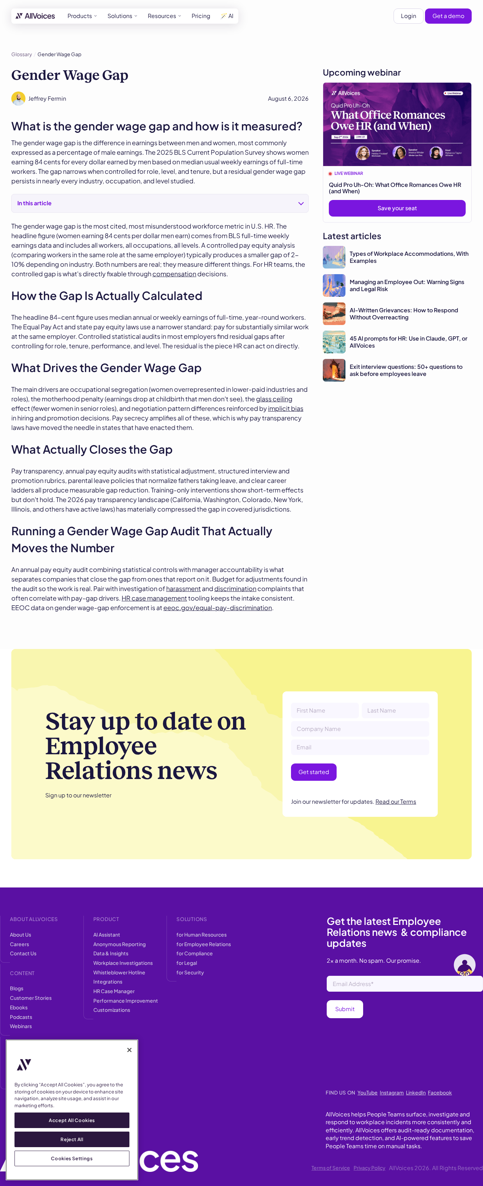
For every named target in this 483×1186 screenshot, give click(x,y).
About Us (20, 934)
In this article (34, 203)
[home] (35, 16)
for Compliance (194, 953)
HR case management (154, 598)
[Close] (129, 1050)
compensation (174, 274)
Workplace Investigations (123, 963)
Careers (19, 944)
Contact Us (23, 953)
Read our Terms (396, 801)
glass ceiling (274, 399)
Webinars (21, 1026)
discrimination (235, 588)
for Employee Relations (203, 944)
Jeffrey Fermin (47, 98)
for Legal (186, 963)
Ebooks (19, 1007)
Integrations (107, 981)
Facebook (440, 1092)
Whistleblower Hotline (119, 972)
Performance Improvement (125, 1000)
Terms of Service (331, 1167)
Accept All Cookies (72, 1120)
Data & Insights (110, 953)
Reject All (71, 1139)
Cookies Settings (72, 1158)
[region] (72, 1109)
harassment (183, 588)
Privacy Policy (369, 1167)
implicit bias (285, 408)
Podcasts (21, 1017)
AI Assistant (106, 934)
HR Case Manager (114, 991)
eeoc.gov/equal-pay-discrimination (217, 607)
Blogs (16, 988)
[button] (82, 16)
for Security (190, 972)
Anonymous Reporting (119, 944)
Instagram (392, 1092)
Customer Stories (31, 998)
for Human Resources (201, 934)
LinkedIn (416, 1092)
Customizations (111, 1010)
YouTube (367, 1092)
